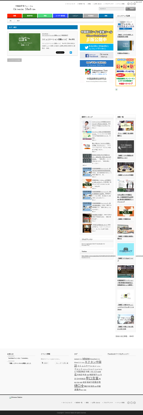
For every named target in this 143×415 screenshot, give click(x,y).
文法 (98, 374)
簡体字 (89, 382)
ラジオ (96, 369)
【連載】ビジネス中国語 (125, 175)
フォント (78, 369)
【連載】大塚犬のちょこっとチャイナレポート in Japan (125, 307)
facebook (134, 4)
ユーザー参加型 (60, 16)
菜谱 (92, 386)
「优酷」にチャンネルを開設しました (19, 363)
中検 (87, 371)
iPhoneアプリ (78, 362)
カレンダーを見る (61, 363)
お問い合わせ (98, 3)
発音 (84, 382)
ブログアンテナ (109, 3)
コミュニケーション (86, 366)
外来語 (79, 375)
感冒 (88, 374)
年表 (84, 375)
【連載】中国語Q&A (124, 219)
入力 (95, 371)
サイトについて (71, 3)
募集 (89, 3)
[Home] (12, 20)
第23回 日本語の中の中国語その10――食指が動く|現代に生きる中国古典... (101, 157)
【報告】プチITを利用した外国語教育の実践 (125, 36)
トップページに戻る (14, 60)
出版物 (99, 371)
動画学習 (30, 16)
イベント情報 (120, 3)
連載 (14, 16)
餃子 (82, 390)
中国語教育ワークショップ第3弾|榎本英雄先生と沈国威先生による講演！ (125, 283)
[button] (45, 363)
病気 (81, 382)
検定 (75, 382)
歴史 (78, 382)
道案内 (77, 389)
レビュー (75, 16)
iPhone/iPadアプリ (95, 359)
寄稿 (45, 16)
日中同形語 (80, 379)
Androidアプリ (78, 359)
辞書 (99, 386)
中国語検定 (80, 371)
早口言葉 (92, 378)
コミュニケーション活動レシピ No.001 (58, 39)
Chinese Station (70, 413)
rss (128, 4)
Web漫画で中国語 (97, 214)
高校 (85, 390)
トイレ (98, 366)
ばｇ (83, 362)
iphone (86, 358)
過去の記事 (139, 2)
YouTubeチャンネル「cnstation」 (18, 358)
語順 (95, 386)
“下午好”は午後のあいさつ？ (100, 224)
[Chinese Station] (25, 9)
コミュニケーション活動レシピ (51, 35)
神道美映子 (64, 35)
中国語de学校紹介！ (123, 53)
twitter (131, 4)
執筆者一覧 (82, 3)
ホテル (85, 369)
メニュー (90, 369)
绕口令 (79, 386)
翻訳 (86, 386)
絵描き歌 (96, 382)
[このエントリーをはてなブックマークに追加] (71, 53)
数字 (95, 375)
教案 (91, 375)
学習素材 (91, 16)
